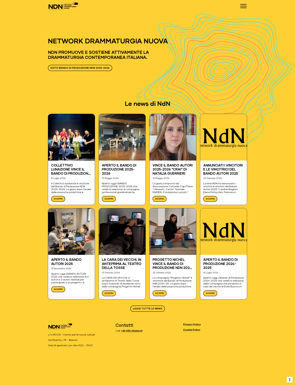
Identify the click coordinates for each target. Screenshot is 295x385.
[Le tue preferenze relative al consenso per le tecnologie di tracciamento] (290, 380)
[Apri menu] (243, 6)
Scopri (58, 199)
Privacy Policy (192, 324)
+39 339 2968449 (132, 331)
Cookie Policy (191, 330)
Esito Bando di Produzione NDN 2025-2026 (80, 68)
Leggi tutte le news (147, 308)
